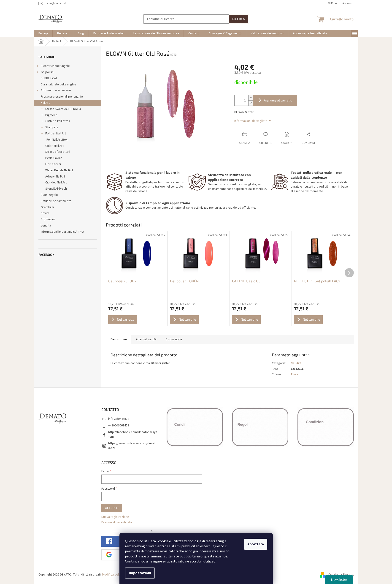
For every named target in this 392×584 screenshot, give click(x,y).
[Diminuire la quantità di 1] (250, 103)
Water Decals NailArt (59, 170)
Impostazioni (140, 573)
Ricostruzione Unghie (55, 66)
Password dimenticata (116, 522)
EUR (331, 3)
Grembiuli (47, 207)
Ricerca (238, 19)
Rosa (294, 374)
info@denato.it (118, 419)
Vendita (46, 225)
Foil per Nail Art (55, 133)
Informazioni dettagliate (250, 121)
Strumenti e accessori (56, 90)
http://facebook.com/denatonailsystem (132, 434)
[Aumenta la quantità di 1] (250, 97)
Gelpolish (47, 72)
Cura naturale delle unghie (58, 84)
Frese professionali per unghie (62, 96)
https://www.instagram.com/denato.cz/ (131, 445)
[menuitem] (43, 33)
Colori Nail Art (54, 146)
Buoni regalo (49, 195)
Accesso (111, 508)
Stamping (51, 127)
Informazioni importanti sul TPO (62, 231)
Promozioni (48, 219)
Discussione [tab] (174, 339)
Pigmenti (51, 115)
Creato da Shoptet (341, 574)
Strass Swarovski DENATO (63, 109)
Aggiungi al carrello (278, 100)
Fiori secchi (53, 164)
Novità (45, 213)
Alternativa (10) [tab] (146, 339)
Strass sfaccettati (57, 152)
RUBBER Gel (49, 78)
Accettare (255, 544)
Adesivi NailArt (55, 176)
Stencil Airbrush (56, 188)
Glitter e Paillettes (57, 121)
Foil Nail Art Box (56, 139)
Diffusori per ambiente (56, 201)
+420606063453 (118, 425)
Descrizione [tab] (119, 339)
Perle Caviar (53, 158)
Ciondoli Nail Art (56, 182)
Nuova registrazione (115, 517)
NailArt (45, 103)
